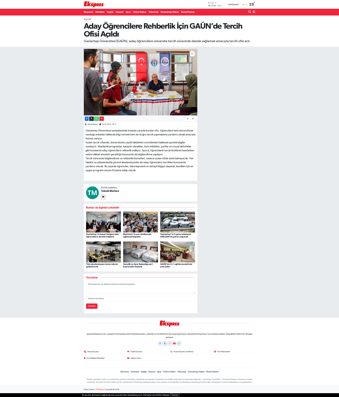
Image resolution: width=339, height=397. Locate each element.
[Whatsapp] (179, 343)
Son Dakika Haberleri (95, 358)
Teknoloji (153, 12)
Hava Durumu (93, 352)
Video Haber (139, 12)
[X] (165, 343)
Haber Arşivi (136, 358)
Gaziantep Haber (169, 12)
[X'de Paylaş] (91, 119)
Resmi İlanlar (188, 12)
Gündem (99, 12)
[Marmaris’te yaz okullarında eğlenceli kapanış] (140, 222)
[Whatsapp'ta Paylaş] (96, 119)
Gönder (92, 306)
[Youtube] (174, 343)
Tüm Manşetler (223, 352)
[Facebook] (160, 343)
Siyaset (119, 12)
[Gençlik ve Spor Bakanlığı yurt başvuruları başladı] (140, 252)
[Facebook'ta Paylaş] (87, 119)
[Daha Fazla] (101, 119)
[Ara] (250, 12)
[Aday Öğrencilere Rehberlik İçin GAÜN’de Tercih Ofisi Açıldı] (140, 82)
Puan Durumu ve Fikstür (184, 352)
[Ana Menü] (253, 12)
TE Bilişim (99, 389)
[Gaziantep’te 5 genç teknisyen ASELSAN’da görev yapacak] (177, 222)
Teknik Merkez (92, 124)
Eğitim (87, 19)
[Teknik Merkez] (92, 193)
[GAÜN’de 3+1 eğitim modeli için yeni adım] (177, 252)
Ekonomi (88, 12)
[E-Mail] (103, 197)
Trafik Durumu (136, 352)
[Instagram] (169, 343)
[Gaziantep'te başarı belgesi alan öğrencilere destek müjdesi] (103, 222)
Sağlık (110, 12)
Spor (128, 12)
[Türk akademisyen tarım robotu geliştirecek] (103, 252)
